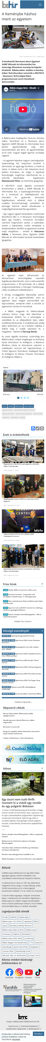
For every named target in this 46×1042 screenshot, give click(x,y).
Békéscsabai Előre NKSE (12, 938)
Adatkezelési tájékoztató (16, 1029)
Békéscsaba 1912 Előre (12, 921)
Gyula (5, 925)
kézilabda (26, 934)
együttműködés (8, 410)
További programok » (23, 702)
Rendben (38, 1033)
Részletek (16, 1039)
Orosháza (6, 934)
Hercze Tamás (38, 414)
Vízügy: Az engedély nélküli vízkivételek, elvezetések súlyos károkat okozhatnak (21, 732)
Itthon (5, 406)
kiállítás (14, 917)
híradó (5, 917)
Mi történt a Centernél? (11, 727)
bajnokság (7, 947)
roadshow (6, 417)
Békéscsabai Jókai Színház (13, 930)
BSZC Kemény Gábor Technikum (24, 410)
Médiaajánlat (34, 1029)
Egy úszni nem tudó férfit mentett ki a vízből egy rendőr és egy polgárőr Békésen (22, 609)
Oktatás (10, 406)
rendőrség (29, 938)
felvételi (22, 417)
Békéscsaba (18, 406)
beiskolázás (14, 417)
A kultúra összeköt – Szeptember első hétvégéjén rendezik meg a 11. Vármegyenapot (19, 595)
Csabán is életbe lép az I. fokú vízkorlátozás (18, 738)
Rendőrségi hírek (23, 951)
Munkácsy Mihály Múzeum (21, 925)
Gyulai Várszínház (20, 947)
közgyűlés (35, 947)
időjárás (16, 934)
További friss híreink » (23, 621)
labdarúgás (24, 917)
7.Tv (31, 942)
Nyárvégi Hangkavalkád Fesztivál (22, 636)
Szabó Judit (40, 56)
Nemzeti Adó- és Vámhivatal (14, 955)
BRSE (36, 921)
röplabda (27, 921)
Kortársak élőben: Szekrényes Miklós (28, 694)
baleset (38, 942)
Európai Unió (33, 955)
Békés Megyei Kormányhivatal (15, 942)
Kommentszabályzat (29, 1026)
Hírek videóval (28, 406)
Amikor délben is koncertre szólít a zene (22, 590)
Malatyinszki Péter (8, 414)
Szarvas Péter (8, 951)
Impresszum (13, 1026)
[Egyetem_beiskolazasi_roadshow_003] (23, 381)
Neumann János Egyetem (24, 414)
